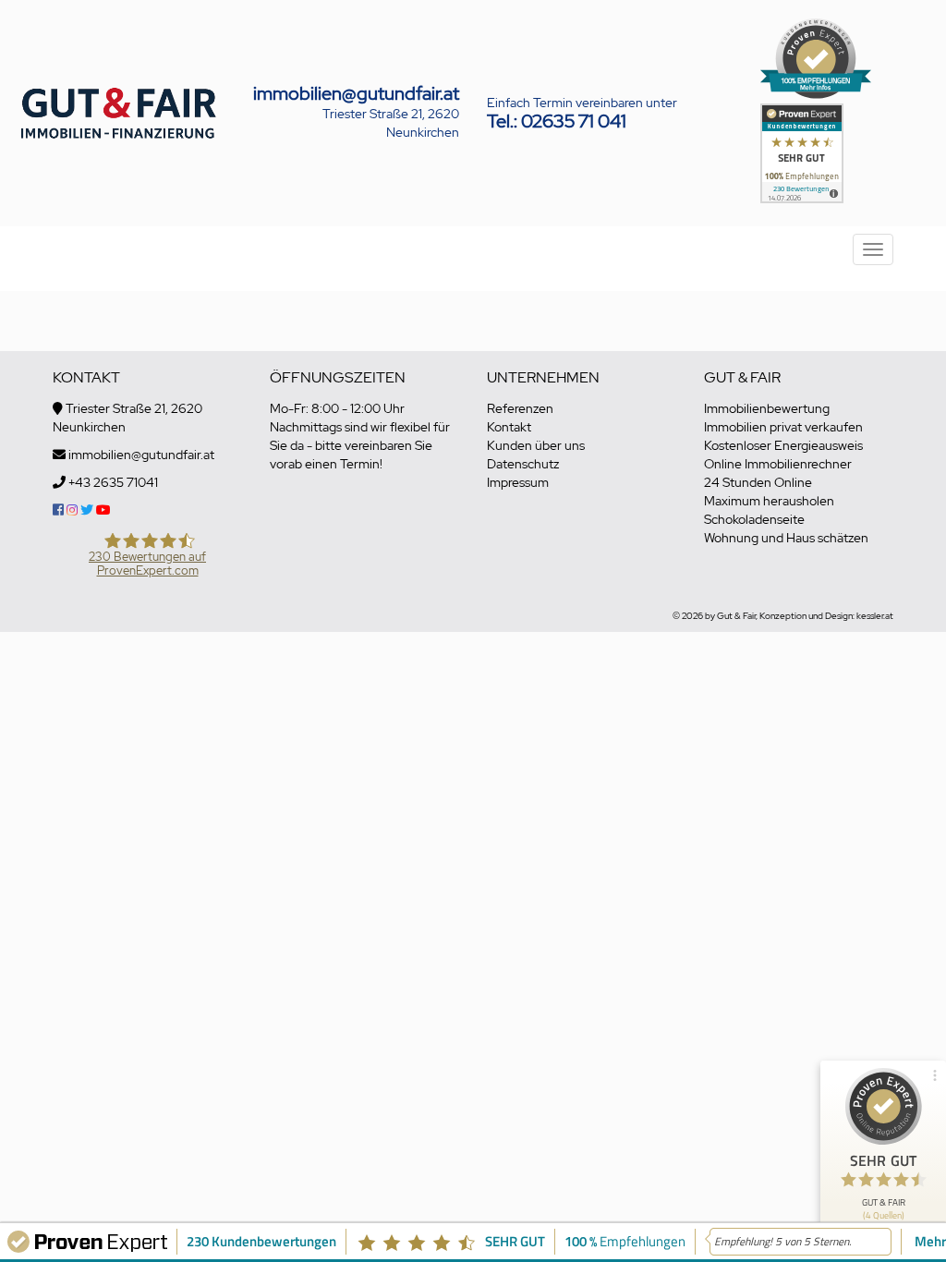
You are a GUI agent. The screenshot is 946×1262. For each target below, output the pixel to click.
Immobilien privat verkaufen (783, 427)
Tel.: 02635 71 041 (556, 121)
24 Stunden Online (758, 482)
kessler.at (874, 616)
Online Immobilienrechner (778, 463)
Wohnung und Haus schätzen (786, 537)
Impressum (518, 482)
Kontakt (509, 427)
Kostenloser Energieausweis (783, 445)
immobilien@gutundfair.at (356, 93)
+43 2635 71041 (113, 482)
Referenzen (520, 408)
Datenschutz (523, 463)
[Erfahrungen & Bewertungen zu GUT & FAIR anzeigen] (801, 151)
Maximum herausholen (769, 500)
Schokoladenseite (754, 519)
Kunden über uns (536, 445)
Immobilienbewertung (767, 408)
